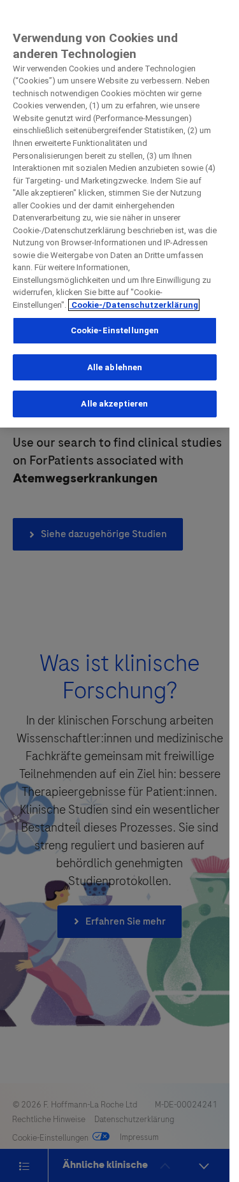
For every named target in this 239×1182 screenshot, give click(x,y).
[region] (114, 214)
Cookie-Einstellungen (115, 330)
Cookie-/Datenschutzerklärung (133, 305)
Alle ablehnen (115, 367)
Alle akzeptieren (114, 403)
